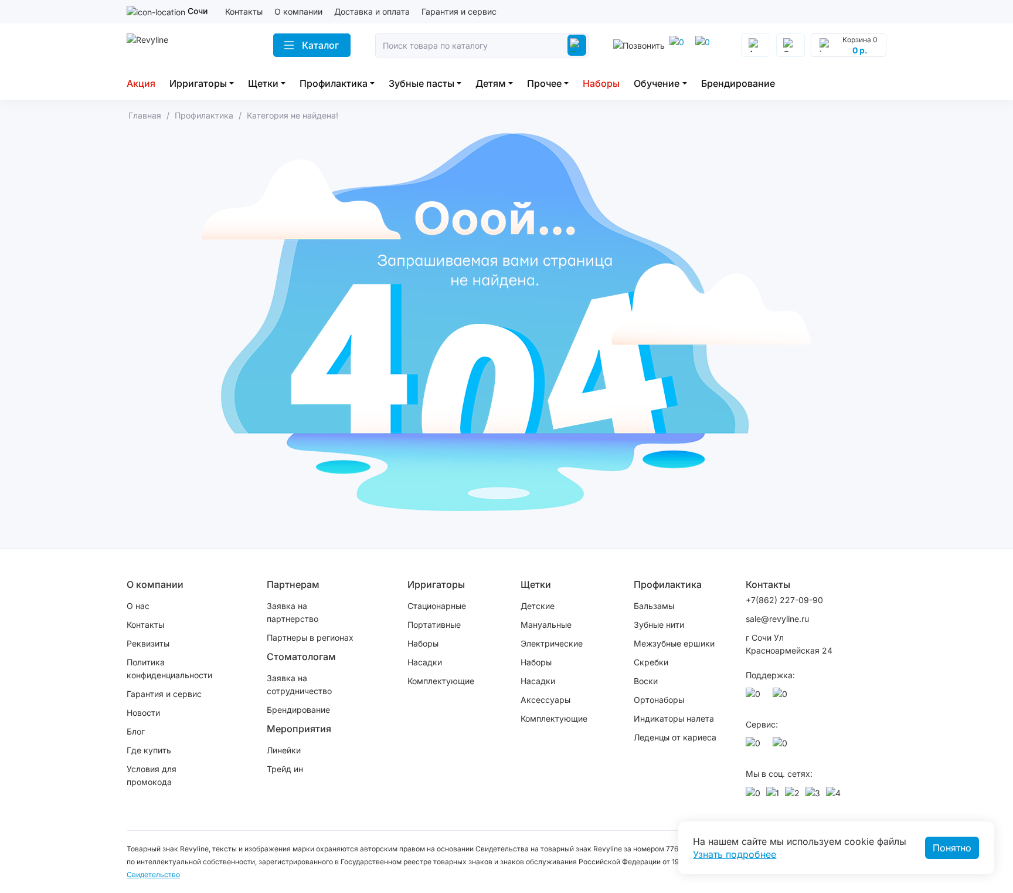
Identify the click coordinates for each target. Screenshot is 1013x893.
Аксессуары (545, 700)
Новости (143, 713)
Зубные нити (659, 625)
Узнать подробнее (734, 854)
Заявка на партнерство (292, 612)
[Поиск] (576, 45)
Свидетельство (153, 874)
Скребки (651, 662)
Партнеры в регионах (310, 637)
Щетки (263, 83)
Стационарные (436, 606)
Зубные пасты (421, 83)
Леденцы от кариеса (675, 737)
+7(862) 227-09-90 (784, 600)
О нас (138, 606)
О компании (298, 11)
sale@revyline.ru (777, 619)
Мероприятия (299, 729)
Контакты (244, 11)
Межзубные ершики (674, 643)
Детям (490, 83)
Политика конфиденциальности (169, 668)
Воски (646, 681)
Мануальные (546, 625)
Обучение (656, 83)
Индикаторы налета (674, 718)
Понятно (952, 848)
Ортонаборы (659, 700)
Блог (136, 731)
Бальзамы (654, 606)
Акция (141, 83)
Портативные (434, 625)
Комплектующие (440, 681)
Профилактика (334, 83)
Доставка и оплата (372, 11)
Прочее (544, 83)
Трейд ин (285, 769)
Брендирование (738, 83)
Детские (538, 606)
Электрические (552, 643)
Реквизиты (148, 643)
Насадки (424, 662)
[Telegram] (678, 45)
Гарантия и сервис (459, 11)
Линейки (284, 750)
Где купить (149, 750)
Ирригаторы (198, 83)
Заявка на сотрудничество (299, 684)
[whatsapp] (704, 45)
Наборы (601, 83)
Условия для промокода (151, 775)
